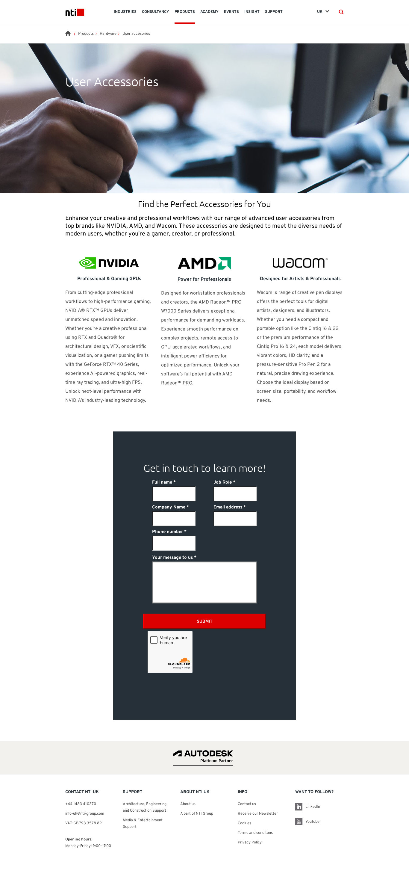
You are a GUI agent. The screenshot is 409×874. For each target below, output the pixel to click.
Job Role (222, 482)
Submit (204, 621)
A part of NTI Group (196, 813)
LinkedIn (312, 806)
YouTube (312, 821)
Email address (227, 507)
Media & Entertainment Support (143, 823)
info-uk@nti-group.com (84, 813)
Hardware (108, 33)
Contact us (247, 804)
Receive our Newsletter (258, 813)
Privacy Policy (250, 842)
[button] (341, 12)
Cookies (244, 823)
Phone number (167, 532)
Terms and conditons (255, 833)
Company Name (168, 507)
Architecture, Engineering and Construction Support (145, 807)
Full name (162, 482)
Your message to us (172, 558)
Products (86, 33)
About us (188, 804)
